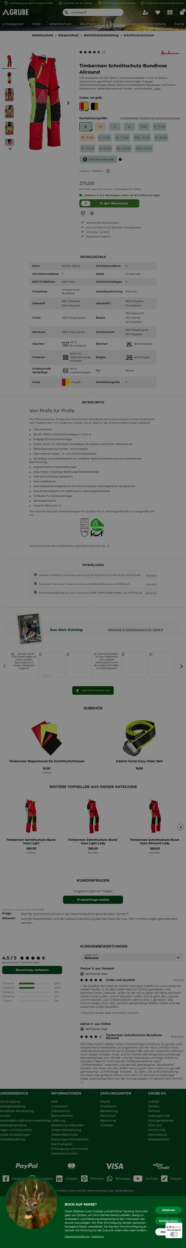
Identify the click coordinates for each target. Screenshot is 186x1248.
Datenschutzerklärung (77, 1236)
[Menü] (180, 1225)
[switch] (174, 1234)
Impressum (97, 1236)
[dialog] (93, 624)
